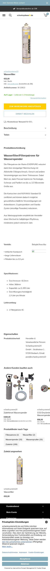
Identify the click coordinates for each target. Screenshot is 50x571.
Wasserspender (14, 440)
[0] (45, 15)
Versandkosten (12, 84)
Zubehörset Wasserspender (15, 413)
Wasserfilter (29, 435)
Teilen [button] (6, 135)
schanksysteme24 (11, 71)
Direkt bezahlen (25, 114)
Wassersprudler (34, 440)
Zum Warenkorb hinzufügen (25, 106)
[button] (4, 15)
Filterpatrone (12, 435)
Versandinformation (38, 97)
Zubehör (11, 444)
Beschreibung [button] (10, 128)
